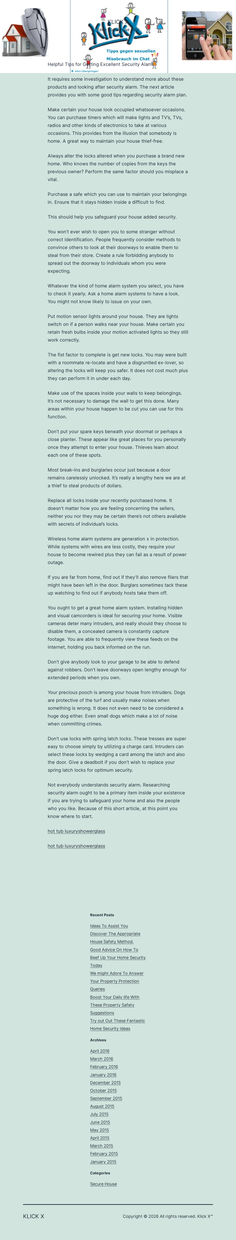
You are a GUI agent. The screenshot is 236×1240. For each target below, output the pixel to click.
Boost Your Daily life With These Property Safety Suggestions (114, 1005)
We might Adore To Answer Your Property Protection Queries (117, 981)
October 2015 (103, 1090)
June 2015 (100, 1122)
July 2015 (99, 1114)
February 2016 (104, 1066)
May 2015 (99, 1130)
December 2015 (105, 1082)
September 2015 (106, 1098)
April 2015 (99, 1137)
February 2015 (104, 1153)
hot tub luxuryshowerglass (76, 831)
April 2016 (99, 1051)
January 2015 (103, 1161)
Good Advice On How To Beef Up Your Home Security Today (118, 957)
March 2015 (101, 1145)
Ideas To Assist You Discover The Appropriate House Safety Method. (115, 933)
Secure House (103, 1183)
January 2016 (103, 1074)
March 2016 (101, 1058)
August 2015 (102, 1106)
